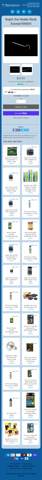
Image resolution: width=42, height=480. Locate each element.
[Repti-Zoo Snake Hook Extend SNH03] (15, 69)
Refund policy (27, 468)
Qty (21, 99)
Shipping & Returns (13, 466)
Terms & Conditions (28, 466)
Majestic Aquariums (23, 473)
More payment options (21, 117)
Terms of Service (15, 468)
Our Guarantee (15, 464)
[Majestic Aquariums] (11, 5)
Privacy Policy (27, 464)
